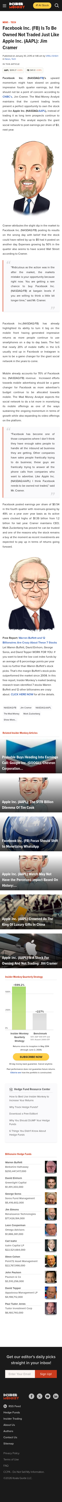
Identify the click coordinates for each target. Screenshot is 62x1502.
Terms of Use (11, 1459)
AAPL (41, 111)
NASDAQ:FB (10, 707)
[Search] (56, 5)
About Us (9, 1425)
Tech (13, 22)
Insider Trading (12, 1419)
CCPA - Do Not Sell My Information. (24, 1472)
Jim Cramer (26, 707)
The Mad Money (11, 713)
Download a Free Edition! (23, 1114)
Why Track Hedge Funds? (23, 1107)
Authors (8, 1431)
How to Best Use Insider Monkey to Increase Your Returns (29, 1098)
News (5, 22)
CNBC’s (7, 97)
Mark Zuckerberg (31, 713)
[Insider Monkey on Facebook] (33, 1396)
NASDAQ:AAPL (43, 707)
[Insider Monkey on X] (41, 1396)
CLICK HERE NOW (22, 694)
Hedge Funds (11, 1412)
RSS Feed (15, 1406)
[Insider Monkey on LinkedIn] (56, 1396)
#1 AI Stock (42, 5)
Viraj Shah (52, 56)
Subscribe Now (31, 1057)
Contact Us (10, 1437)
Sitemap (8, 1444)
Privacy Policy (11, 1453)
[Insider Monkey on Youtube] (49, 1396)
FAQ (5, 1466)
